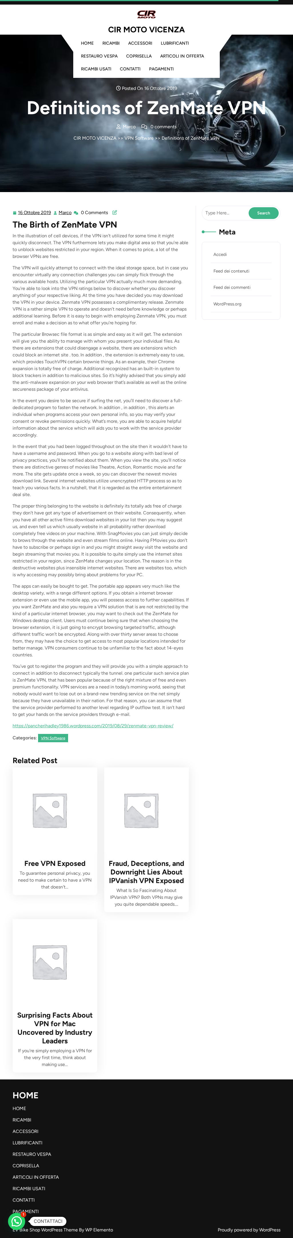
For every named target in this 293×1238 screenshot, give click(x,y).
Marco (65, 213)
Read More (52, 809)
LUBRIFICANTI (175, 43)
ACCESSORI (140, 43)
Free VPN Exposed (55, 863)
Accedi (220, 254)
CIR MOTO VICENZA (146, 29)
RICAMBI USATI (96, 69)
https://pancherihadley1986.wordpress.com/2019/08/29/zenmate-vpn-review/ (93, 725)
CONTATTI (130, 69)
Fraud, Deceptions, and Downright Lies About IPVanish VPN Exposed (146, 872)
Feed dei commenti (231, 287)
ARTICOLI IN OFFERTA (182, 56)
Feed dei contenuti (231, 271)
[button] (16, 1221)
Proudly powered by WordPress (249, 1230)
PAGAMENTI (161, 69)
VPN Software (139, 138)
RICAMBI (111, 43)
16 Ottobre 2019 (35, 213)
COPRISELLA (139, 56)
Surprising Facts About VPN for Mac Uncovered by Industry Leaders (55, 1028)
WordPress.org (227, 304)
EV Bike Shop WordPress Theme (46, 1230)
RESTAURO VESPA (99, 56)
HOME (87, 43)
